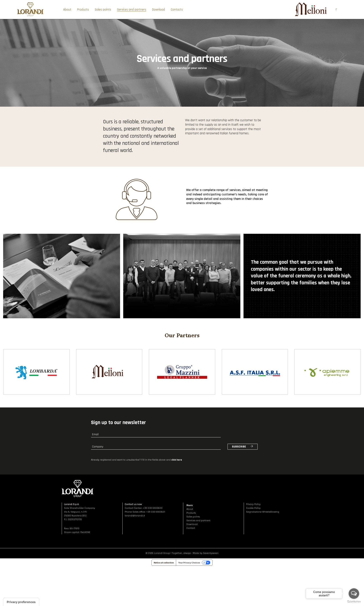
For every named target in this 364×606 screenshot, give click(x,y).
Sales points (193, 516)
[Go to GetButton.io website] (354, 601)
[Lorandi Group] (30, 16)
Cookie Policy (253, 508)
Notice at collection (164, 562)
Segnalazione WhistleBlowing (262, 511)
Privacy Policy (253, 504)
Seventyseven (210, 553)
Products (191, 513)
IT (336, 9)
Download (192, 524)
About (189, 509)
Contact (190, 528)
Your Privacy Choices (189, 562)
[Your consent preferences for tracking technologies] (21, 602)
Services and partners (198, 520)
